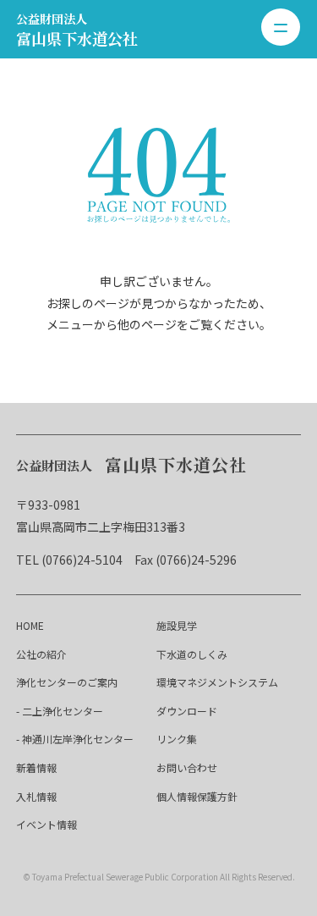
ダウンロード (186, 711)
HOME (30, 625)
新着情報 (36, 767)
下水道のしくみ (191, 654)
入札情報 (36, 796)
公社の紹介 (41, 654)
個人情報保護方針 (197, 796)
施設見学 (176, 625)
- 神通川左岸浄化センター (75, 738)
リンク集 (176, 738)
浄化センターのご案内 (67, 682)
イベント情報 (46, 824)
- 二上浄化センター (59, 711)
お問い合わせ (186, 767)
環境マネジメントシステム (217, 682)
